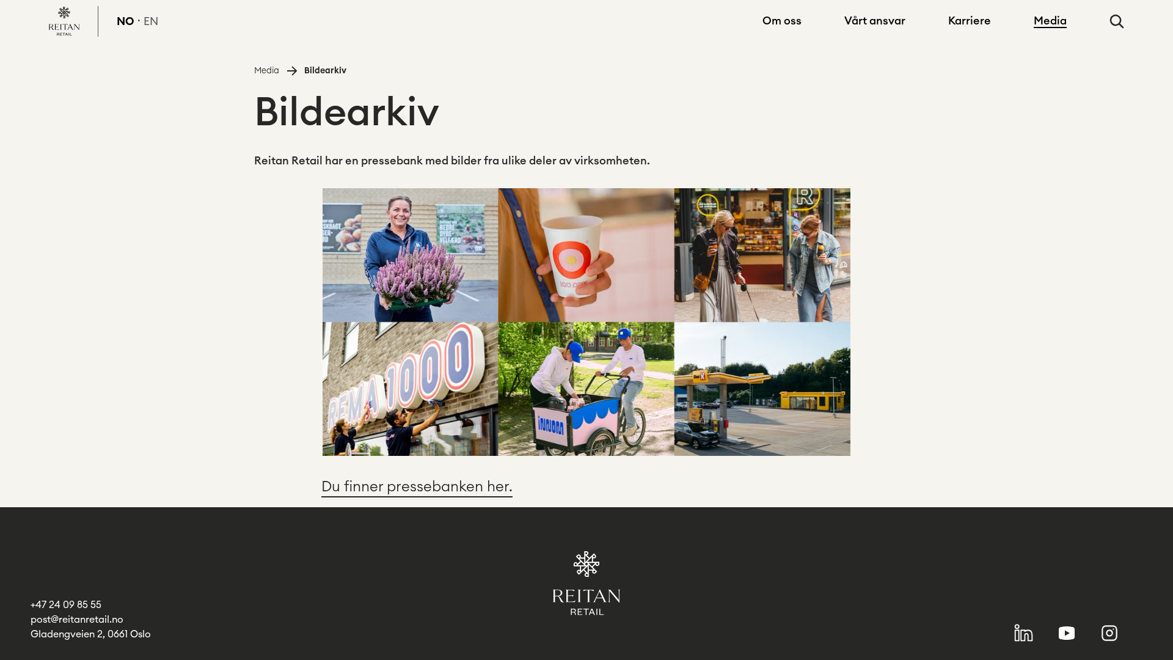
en (151, 21)
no (125, 21)
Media (1050, 20)
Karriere (969, 20)
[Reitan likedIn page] (1023, 633)
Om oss (782, 20)
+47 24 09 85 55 (66, 605)
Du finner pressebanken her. (417, 487)
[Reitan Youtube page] (1067, 633)
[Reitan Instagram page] (1109, 633)
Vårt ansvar (874, 20)
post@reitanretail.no (77, 620)
